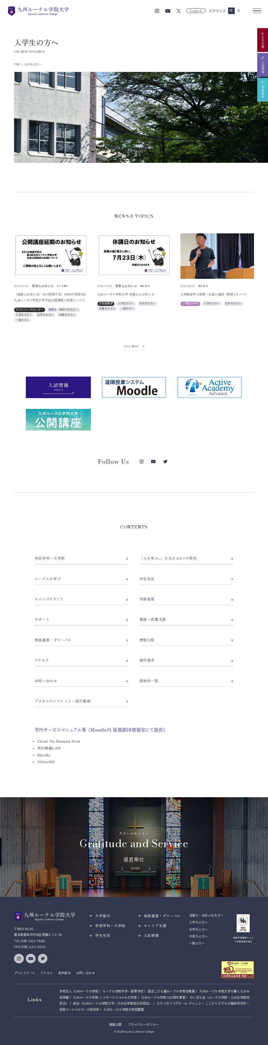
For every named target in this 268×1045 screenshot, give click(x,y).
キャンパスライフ (49, 599)
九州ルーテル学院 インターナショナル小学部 (105, 997)
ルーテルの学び (48, 579)
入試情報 (151, 935)
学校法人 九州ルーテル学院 (78, 991)
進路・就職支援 (153, 619)
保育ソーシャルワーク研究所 (79, 1009)
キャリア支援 (155, 925)
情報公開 (147, 640)
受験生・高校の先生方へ (63, 309)
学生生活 (147, 579)
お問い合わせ (46, 681)
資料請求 (147, 660)
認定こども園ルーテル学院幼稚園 (171, 991)
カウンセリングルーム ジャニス (179, 1003)
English (196, 10)
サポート (42, 619)
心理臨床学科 (190, 303)
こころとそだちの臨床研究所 (226, 1003)
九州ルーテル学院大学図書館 (124, 1009)
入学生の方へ (24, 314)
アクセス (42, 660)
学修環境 (147, 599)
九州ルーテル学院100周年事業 (163, 997)
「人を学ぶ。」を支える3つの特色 (168, 558)
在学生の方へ (45, 314)
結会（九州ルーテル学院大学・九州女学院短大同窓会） (112, 1003)
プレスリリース (24, 972)
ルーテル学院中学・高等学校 (123, 991)
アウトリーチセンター (29, 309)
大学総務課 (106, 303)
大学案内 (102, 916)
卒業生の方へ (67, 314)
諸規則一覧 (149, 681)
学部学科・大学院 (50, 558)
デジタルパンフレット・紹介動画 (63, 701)
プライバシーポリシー (143, 1024)
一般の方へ (22, 320)
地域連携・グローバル (53, 640)
